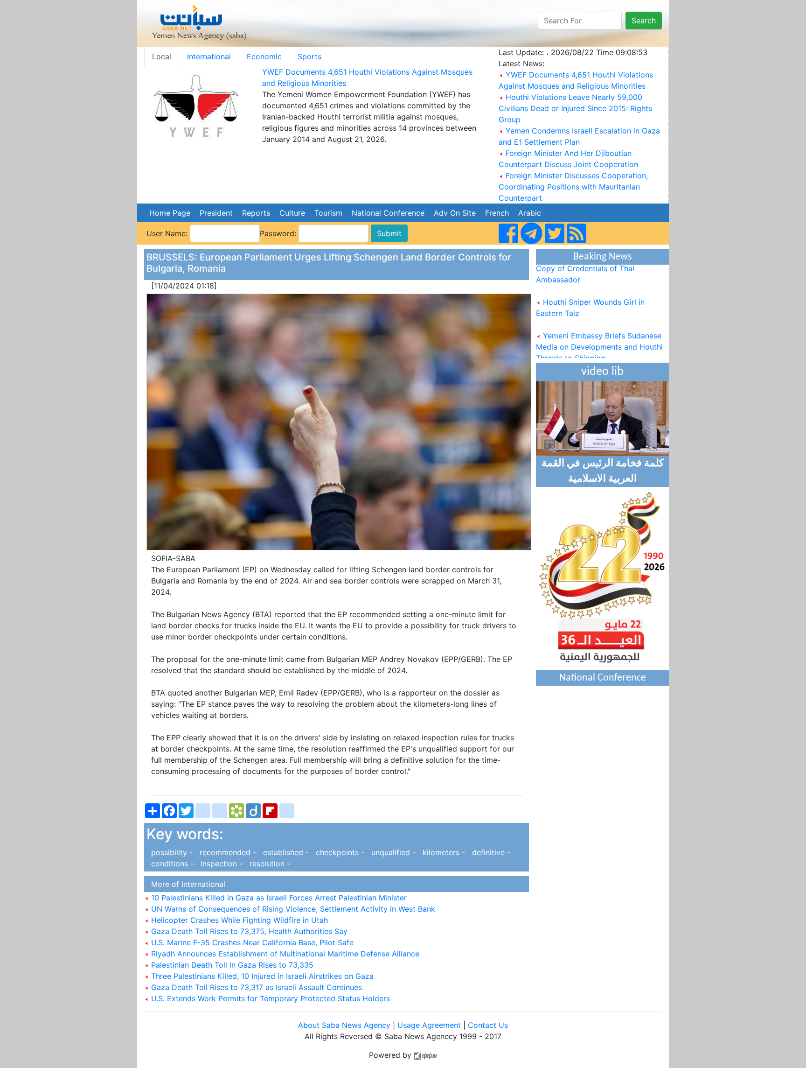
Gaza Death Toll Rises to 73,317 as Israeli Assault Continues (255, 987)
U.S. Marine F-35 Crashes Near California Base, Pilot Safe (251, 942)
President (216, 213)
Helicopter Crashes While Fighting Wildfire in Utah (238, 920)
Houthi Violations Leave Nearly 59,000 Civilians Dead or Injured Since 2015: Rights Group (575, 108)
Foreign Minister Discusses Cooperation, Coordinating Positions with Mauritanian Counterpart (573, 187)
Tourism (328, 213)
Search (644, 20)
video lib (602, 371)
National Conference (388, 213)
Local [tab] (161, 56)
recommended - (226, 852)
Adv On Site (454, 213)
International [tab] (209, 56)
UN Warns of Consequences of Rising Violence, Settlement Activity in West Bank (292, 908)
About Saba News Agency (345, 1025)
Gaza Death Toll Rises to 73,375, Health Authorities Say (248, 931)
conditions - (171, 863)
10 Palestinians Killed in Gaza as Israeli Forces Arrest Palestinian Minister (278, 897)
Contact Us (488, 1025)
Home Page (170, 213)
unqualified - (392, 852)
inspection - (220, 863)
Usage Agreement (429, 1025)
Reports (256, 213)
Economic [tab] (264, 56)
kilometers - (442, 852)
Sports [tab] (309, 56)
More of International (185, 884)
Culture (292, 213)
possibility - (170, 852)
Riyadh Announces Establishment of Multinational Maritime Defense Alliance (284, 953)
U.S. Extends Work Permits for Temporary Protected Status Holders (269, 998)
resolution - (267, 863)
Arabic (530, 213)
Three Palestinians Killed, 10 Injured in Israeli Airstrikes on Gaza (261, 976)
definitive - (488, 852)
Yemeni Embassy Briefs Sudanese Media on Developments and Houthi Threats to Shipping (599, 336)
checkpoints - (339, 852)
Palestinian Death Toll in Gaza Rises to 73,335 (231, 965)
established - (284, 852)
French (497, 213)
